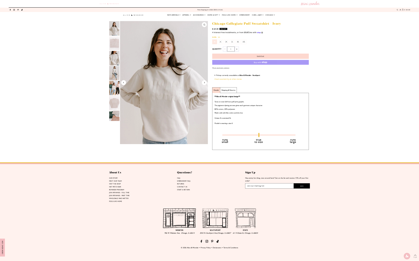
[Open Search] (397, 10)
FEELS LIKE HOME (115, 201)
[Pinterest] (18, 10)
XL (238, 42)
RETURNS (180, 184)
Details (216, 90)
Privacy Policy (206, 248)
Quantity (216, 49)
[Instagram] (14, 10)
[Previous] (123, 82)
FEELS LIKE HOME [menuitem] (229, 15)
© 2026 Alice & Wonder (190, 248)
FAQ (178, 178)
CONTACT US (182, 187)
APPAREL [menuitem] (185, 15)
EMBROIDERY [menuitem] (245, 15)
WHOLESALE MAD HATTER (118, 198)
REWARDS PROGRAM (116, 190)
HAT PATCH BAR (115, 187)
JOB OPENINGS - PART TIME (119, 195)
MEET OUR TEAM (115, 181)
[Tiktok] (22, 10)
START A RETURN (183, 190)
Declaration (217, 248)
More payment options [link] (220, 68)
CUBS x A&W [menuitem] (257, 15)
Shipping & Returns (228, 90)
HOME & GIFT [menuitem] (212, 15)
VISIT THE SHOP (115, 184)
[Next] (204, 82)
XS (215, 42)
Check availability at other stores (228, 79)
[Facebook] (10, 10)
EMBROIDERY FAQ (183, 181)
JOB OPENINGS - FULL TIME (119, 192)
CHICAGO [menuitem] (269, 15)
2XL (244, 42)
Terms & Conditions (230, 248)
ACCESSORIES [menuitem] (198, 15)
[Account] (400, 10)
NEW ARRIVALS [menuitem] (173, 15)
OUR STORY (113, 178)
